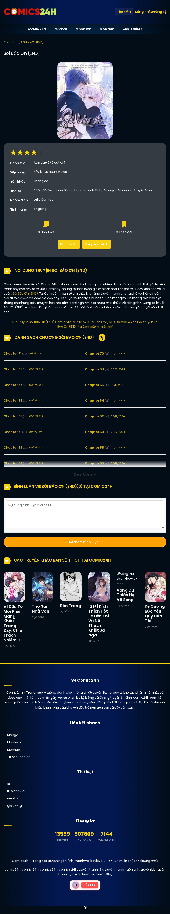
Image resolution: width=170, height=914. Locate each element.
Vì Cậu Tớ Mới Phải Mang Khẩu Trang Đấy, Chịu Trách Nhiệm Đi (13, 623)
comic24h (13, 869)
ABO (37, 190)
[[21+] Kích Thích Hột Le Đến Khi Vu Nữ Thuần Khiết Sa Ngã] (99, 586)
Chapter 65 (15, 400)
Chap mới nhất (96, 244)
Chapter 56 (97, 463)
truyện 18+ (103, 874)
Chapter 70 (97, 353)
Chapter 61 (15, 432)
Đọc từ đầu (69, 244)
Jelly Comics (43, 199)
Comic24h (37, 28)
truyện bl (147, 869)
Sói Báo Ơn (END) (32, 42)
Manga (60, 28)
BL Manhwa (16, 791)
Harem (79, 190)
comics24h (49, 869)
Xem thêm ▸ (133, 28)
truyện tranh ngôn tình (122, 869)
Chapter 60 (97, 432)
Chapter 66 (97, 385)
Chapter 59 (15, 447)
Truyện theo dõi (19, 757)
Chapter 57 (15, 463)
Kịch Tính (94, 190)
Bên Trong (70, 605)
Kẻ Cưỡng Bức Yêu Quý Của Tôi (155, 613)
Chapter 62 (97, 416)
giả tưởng (14, 805)
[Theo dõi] (124, 224)
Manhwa (83, 28)
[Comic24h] (30, 12)
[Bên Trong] (71, 586)
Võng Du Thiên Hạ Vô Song (125, 594)
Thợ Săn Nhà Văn (40, 609)
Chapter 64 (97, 400)
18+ (9, 784)
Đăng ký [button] (159, 11)
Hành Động (63, 190)
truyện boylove (82, 874)
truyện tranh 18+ (91, 869)
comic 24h (30, 869)
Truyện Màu (143, 190)
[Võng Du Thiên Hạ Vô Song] (127, 578)
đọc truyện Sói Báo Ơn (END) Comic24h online (107, 322)
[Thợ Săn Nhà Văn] (43, 586)
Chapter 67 (15, 385)
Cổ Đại (47, 190)
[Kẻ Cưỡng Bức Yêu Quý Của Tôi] (155, 586)
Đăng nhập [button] (144, 11)
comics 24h (68, 869)
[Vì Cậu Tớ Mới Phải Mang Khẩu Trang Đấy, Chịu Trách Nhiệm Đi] (14, 586)
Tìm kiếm (124, 11)
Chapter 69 (15, 369)
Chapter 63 (15, 416)
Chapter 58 (97, 447)
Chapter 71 (15, 353)
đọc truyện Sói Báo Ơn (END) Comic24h (41, 322)
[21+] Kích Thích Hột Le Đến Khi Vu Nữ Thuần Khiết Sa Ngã (98, 621)
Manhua (107, 28)
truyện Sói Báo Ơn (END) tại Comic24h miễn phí (107, 324)
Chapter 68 (97, 369)
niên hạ (12, 798)
